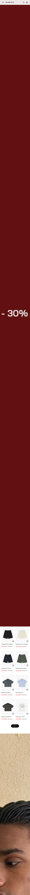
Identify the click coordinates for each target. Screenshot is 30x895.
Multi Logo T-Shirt (20, 716)
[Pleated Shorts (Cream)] (22, 634)
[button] (23, 2)
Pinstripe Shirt (19, 692)
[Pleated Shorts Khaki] (22, 659)
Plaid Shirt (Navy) (5, 692)
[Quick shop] (13, 641)
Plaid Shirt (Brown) (6, 716)
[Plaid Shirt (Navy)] (7, 683)
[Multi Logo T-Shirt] (22, 707)
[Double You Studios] (10, 2)
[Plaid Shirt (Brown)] (7, 707)
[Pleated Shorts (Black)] (7, 634)
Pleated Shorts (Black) (7, 644)
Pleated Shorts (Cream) (22, 644)
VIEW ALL (15, 726)
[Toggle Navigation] (3, 2)
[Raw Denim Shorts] (7, 659)
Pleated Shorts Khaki (21, 668)
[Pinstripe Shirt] (22, 683)
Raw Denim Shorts (6, 668)
